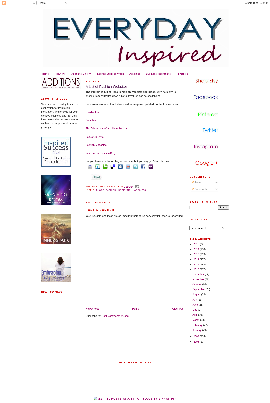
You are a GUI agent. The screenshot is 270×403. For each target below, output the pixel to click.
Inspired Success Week (110, 73)
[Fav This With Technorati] (104, 166)
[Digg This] (120, 166)
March (196, 319)
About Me (60, 73)
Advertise (134, 73)
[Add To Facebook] (142, 166)
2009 (197, 336)
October (197, 284)
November (198, 279)
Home (45, 73)
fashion (111, 190)
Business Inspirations (158, 73)
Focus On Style (95, 136)
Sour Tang (91, 120)
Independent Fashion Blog (100, 153)
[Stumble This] (97, 166)
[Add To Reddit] (127, 166)
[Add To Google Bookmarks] (89, 166)
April (195, 314)
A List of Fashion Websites (106, 87)
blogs (100, 190)
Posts (197, 182)
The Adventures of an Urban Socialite (107, 128)
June (195, 304)
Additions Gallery (81, 73)
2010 (197, 269)
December (198, 274)
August (196, 294)
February (197, 325)
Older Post (178, 308)
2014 (197, 249)
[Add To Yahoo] (150, 166)
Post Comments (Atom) (115, 315)
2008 (197, 341)
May (195, 309)
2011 (197, 264)
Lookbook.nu (93, 112)
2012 (197, 259)
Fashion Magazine (96, 144)
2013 (197, 254)
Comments (200, 189)
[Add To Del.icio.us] (112, 166)
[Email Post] (137, 186)
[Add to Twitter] (135, 166)
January (197, 330)
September (199, 289)
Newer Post (92, 308)
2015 (197, 244)
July (195, 299)
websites (140, 190)
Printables (182, 73)
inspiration (125, 190)
